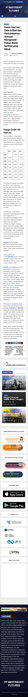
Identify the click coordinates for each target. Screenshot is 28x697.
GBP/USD (10, 257)
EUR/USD (6, 242)
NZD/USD (20, 308)
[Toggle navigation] (15, 16)
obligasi (8, 114)
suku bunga (13, 287)
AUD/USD (12, 308)
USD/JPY (6, 267)
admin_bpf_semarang (17, 53)
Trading (6, 24)
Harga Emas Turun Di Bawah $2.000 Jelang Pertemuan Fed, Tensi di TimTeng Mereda (9, 350)
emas (8, 326)
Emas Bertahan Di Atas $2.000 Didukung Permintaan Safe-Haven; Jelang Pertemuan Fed (18, 350)
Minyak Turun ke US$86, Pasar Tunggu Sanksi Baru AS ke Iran (13, 383)
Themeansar (14, 694)
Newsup (23, 692)
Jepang (15, 293)
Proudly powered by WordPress (9, 692)
